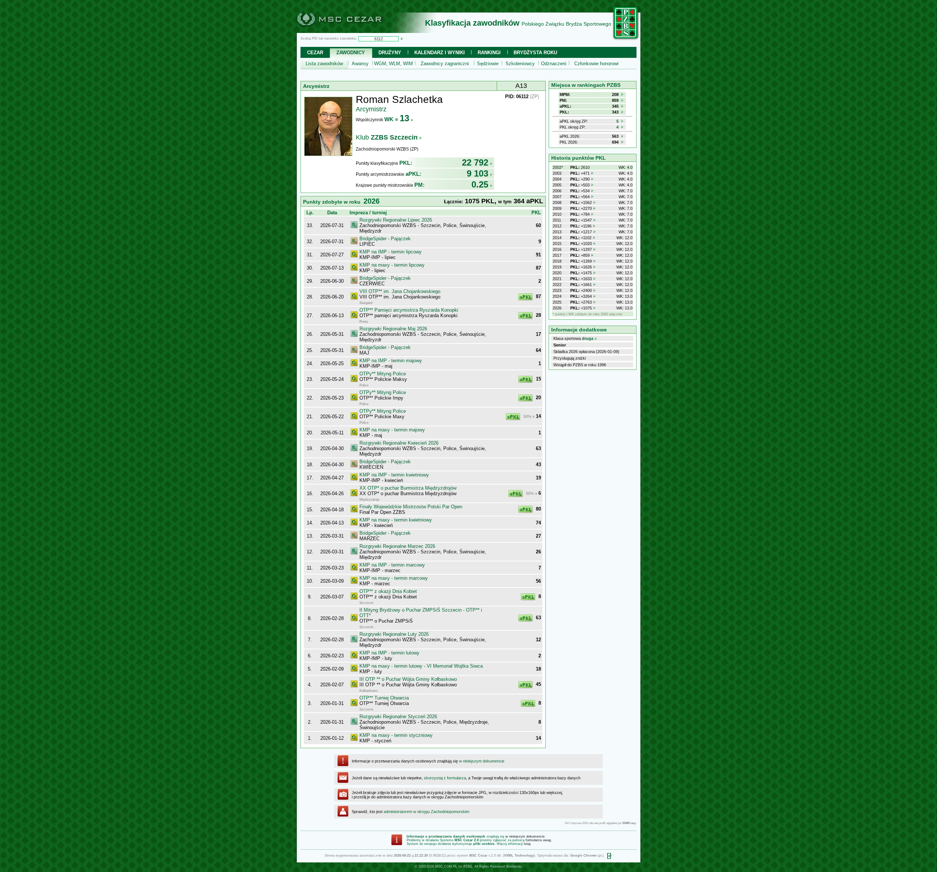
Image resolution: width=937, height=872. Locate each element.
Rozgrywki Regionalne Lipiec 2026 (395, 220)
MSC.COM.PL (446, 866)
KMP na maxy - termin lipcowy (392, 265)
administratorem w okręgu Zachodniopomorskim (426, 811)
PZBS (467, 866)
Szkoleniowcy (520, 63)
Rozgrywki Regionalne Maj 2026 (393, 328)
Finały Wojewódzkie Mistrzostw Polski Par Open (410, 506)
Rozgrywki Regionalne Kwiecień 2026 (398, 443)
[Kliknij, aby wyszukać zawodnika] (401, 38)
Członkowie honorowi (596, 63)
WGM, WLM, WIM (393, 63)
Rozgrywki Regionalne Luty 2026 (394, 634)
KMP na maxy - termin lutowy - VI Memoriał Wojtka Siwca (421, 666)
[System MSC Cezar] (351, 31)
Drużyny (389, 52)
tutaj (527, 844)
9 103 (477, 173)
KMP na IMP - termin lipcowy (390, 252)
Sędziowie (488, 63)
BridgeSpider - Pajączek (385, 238)
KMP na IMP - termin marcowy (392, 565)
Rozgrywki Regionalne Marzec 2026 (397, 546)
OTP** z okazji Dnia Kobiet (388, 591)
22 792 (475, 162)
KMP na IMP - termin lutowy (389, 653)
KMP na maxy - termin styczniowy (396, 735)
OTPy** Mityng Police (382, 373)
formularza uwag (538, 840)
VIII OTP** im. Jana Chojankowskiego (399, 291)
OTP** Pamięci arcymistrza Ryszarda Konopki (408, 310)
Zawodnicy (350, 52)
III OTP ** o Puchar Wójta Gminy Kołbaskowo (408, 679)
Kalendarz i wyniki (439, 52)
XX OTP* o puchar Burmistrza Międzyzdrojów (407, 488)
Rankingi (489, 52)
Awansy (360, 63)
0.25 (479, 184)
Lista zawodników (324, 63)
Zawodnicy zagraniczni (445, 63)
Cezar (315, 52)
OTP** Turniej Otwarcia (384, 698)
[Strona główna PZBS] (625, 39)
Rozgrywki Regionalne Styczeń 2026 (398, 716)
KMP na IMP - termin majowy (390, 360)
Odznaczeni (553, 63)
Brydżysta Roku (535, 52)
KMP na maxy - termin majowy (392, 430)
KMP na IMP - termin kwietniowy (394, 475)
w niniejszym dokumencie (481, 761)
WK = (396, 119)
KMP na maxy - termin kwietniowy (395, 520)
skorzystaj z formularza (445, 778)
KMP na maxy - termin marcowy (393, 578)
